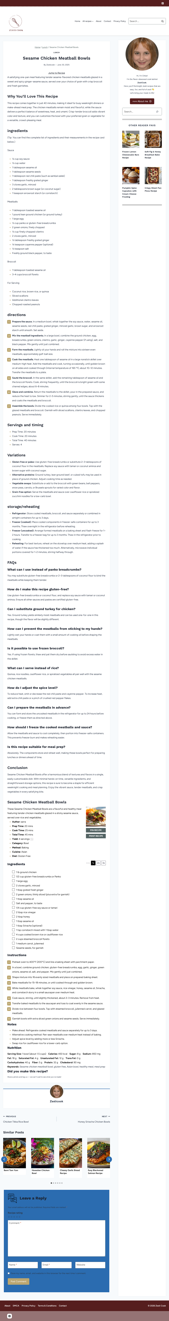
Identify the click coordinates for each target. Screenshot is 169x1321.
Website (80, 1264)
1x (93, 862)
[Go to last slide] (4, 1159)
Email (46, 1264)
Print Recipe (96, 836)
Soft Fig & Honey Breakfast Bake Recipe (153, 155)
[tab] (51, 1183)
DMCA (16, 1305)
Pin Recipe (96, 830)
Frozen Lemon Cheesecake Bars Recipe (130, 155)
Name (13, 1264)
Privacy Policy (120, 21)
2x (98, 862)
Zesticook (50, 65)
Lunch (56, 52)
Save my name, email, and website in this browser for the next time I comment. (48, 1273)
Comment (15, 1223)
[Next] (109, 1159)
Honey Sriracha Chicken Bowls (94, 1119)
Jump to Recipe (56, 72)
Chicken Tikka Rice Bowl (16, 1119)
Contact (107, 21)
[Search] (157, 111)
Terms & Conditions (47, 1305)
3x (103, 862)
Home (77, 21)
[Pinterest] (162, 3)
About (98, 21)
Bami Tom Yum (11, 1170)
